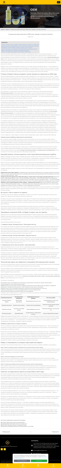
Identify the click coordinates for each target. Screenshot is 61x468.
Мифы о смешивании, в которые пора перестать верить (15, 50)
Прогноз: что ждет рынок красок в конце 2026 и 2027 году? (16, 51)
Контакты (53, 465)
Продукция (22, 465)
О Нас (38, 465)
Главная (3, 29)
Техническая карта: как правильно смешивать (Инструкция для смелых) (19, 49)
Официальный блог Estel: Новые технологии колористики (14, 423)
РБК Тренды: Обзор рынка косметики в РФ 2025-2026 (13, 422)
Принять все (39, 460)
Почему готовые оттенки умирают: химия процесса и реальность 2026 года (20, 44)
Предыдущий (6, 431)
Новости (7, 29)
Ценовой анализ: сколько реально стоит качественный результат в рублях (19, 46)
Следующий (55, 431)
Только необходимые (22, 460)
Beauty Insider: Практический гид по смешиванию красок (14, 425)
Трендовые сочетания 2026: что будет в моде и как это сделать (16, 47)
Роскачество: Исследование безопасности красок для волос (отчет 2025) (17, 426)
